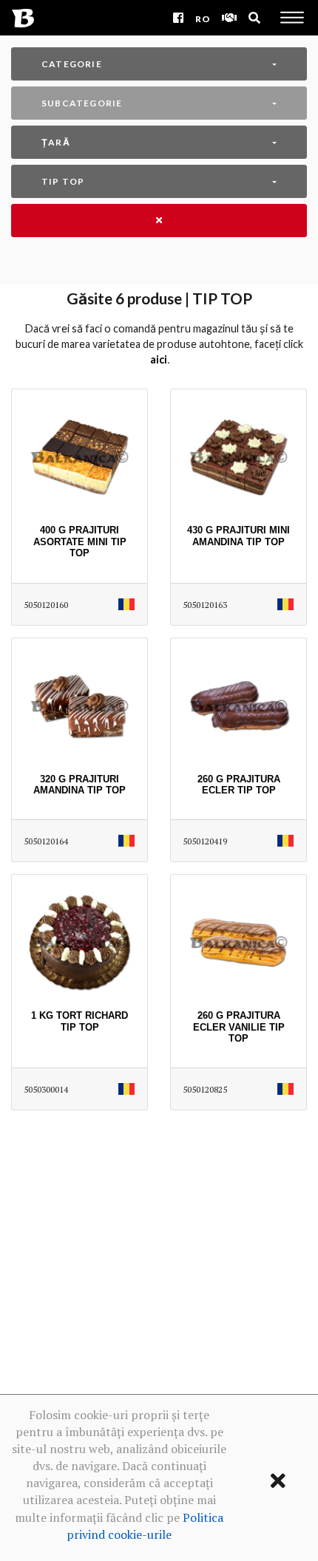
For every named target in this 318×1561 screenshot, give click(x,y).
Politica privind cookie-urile (145, 1526)
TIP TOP (62, 181)
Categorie (71, 63)
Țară (55, 142)
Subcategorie (81, 103)
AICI (158, 359)
